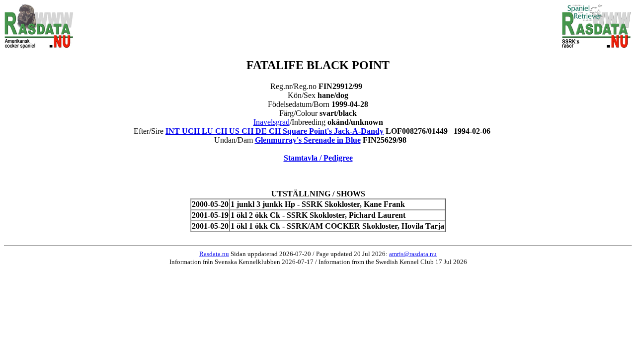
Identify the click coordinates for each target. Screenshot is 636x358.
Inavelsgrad (271, 122)
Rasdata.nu (214, 254)
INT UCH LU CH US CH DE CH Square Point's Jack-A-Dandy (274, 131)
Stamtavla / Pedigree (318, 158)
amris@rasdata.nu (413, 254)
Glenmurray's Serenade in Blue (308, 140)
